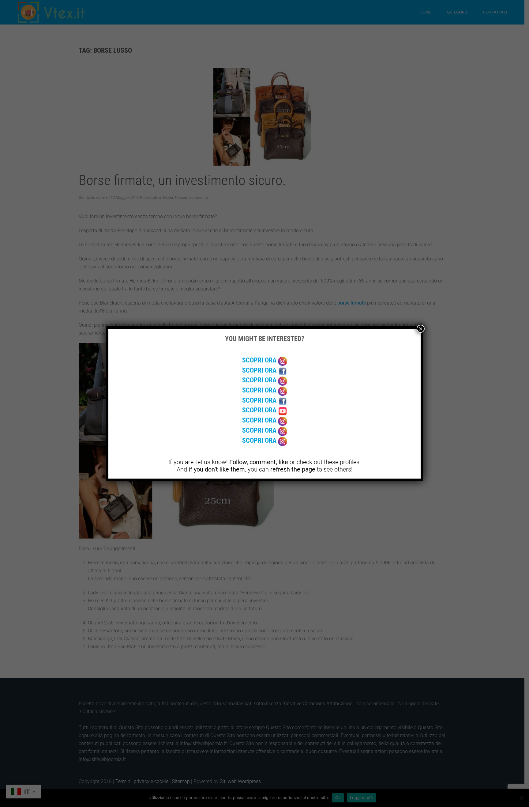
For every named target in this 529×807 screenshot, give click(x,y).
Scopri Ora (260, 360)
